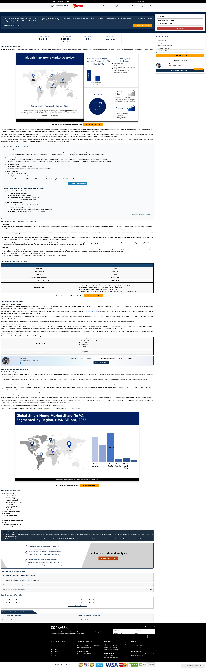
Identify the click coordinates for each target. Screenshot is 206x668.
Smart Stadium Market (8, 620)
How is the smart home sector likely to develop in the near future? (21, 580)
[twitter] (154, 627)
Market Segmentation (163, 50)
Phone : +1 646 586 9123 (137, 646)
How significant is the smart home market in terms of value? (19, 575)
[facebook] (150, 627)
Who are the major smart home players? (14, 589)
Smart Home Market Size (13, 600)
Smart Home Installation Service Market (89, 615)
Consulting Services (116, 6)
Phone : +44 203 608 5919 (84, 654)
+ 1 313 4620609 (108, 655)
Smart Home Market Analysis (89, 600)
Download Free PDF (143, 25)
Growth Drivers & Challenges (165, 45)
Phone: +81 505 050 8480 (111, 647)
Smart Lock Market (83, 620)
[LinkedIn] (20, 363)
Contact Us (60, 1)
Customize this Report (101, 362)
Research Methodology (12, 25)
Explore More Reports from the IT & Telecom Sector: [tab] (17, 612)
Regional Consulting (137, 6)
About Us (53, 644)
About (53, 1)
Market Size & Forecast (163, 48)
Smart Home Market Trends (14, 603)
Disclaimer (53, 654)
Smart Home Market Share (89, 603)
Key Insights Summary (163, 43)
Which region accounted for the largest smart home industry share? (21, 585)
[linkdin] (152, 627)
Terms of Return (55, 652)
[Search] (152, 2)
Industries (105, 6)
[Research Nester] (60, 6)
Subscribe (151, 637)
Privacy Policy (54, 656)
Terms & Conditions (56, 657)
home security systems (90, 311)
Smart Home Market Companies (77, 606)
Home (2, 10)
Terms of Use (54, 650)
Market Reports (150, 6)
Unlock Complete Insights (78, 183)
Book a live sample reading (187, 70)
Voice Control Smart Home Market (11, 615)
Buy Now (181, 28)
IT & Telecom (9, 10)
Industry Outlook (162, 40)
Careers (67, 1)
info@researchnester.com (84, 647)
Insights (127, 6)
